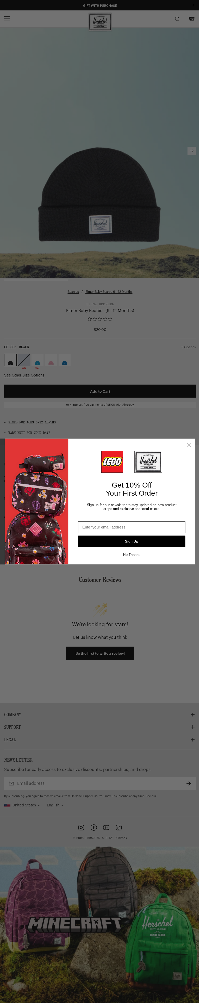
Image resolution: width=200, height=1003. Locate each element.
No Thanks (131, 555)
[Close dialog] (188, 445)
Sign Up (131, 541)
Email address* (92, 517)
